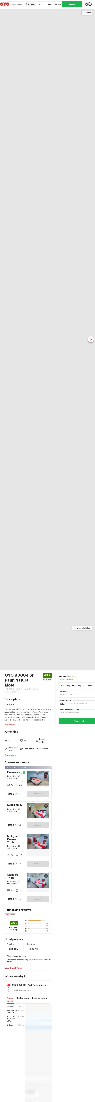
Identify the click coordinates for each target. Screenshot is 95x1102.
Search (72, 4)
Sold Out (38, 825)
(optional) (69, 709)
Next (91, 339)
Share (88, 13)
